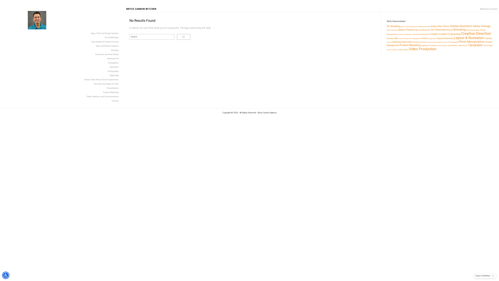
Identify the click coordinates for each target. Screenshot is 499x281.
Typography (475, 45)
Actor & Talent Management (409, 26)
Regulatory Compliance (429, 45)
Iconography (432, 38)
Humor (424, 38)
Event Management (415, 38)
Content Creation (438, 34)
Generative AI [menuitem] (113, 59)
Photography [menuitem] (113, 71)
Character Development (404, 34)
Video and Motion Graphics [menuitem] (107, 46)
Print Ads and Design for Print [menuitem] (106, 84)
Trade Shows (462, 45)
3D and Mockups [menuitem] (112, 37)
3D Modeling (393, 26)
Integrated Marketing (445, 38)
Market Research (431, 42)
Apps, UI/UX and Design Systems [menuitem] (105, 33)
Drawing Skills (392, 38)
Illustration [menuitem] (114, 67)
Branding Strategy (472, 30)
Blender (450, 30)
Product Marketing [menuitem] (111, 92)
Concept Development (420, 34)
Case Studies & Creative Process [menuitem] (105, 42)
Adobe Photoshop (392, 30)
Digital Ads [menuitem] (114, 75)
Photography (453, 42)
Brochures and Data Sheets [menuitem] (107, 54)
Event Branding (403, 38)
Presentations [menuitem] (113, 88)
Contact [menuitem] (115, 101)
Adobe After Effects (440, 26)
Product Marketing (409, 45)
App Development (422, 30)
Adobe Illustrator (461, 26)
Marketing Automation (402, 42)
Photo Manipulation (472, 41)
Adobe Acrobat (424, 26)
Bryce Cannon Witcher (141, 9)
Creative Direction (476, 33)
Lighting (389, 42)
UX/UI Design (488, 45)
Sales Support (443, 45)
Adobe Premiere (406, 29)
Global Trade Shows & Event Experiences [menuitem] (101, 80)
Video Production (422, 49)
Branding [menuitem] (115, 50)
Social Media (452, 45)
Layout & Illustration (469, 38)
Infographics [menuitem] (113, 63)
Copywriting (454, 34)
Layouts (488, 38)
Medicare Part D (443, 42)
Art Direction (438, 29)
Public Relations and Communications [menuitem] (103, 96)
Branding (459, 29)
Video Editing (403, 50)
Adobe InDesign (482, 26)
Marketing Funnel (419, 42)
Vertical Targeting (392, 50)
